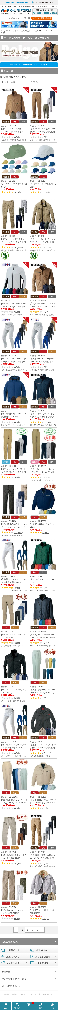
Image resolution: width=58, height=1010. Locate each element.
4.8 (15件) (46, 422)
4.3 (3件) (46, 643)
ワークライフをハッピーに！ (18, 3)
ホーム (52, 1008)
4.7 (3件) (46, 918)
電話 (40, 1008)
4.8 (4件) (18, 192)
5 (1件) (17, 588)
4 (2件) (45, 698)
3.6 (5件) (46, 477)
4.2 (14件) (46, 247)
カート (30, 1006)
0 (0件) (17, 137)
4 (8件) (17, 477)
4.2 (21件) (18, 532)
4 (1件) (45, 312)
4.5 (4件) (18, 863)
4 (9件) (45, 588)
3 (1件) (45, 863)
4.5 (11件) (46, 753)
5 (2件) (45, 532)
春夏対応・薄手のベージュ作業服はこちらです (28, 65)
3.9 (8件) (46, 192)
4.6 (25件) (18, 247)
